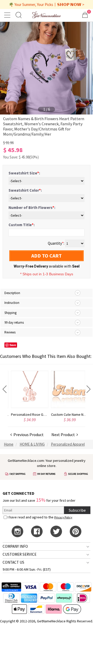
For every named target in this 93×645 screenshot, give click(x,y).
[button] (4, 389)
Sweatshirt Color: (25, 190)
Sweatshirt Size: (24, 173)
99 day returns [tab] (14, 322)
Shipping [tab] (10, 313)
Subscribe (77, 510)
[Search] (18, 15)
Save (13, 345)
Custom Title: (22, 224)
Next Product (63, 434)
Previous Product (28, 434)
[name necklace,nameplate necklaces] (46, 15)
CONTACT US (13, 562)
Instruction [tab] (11, 303)
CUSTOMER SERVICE (19, 554)
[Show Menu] (8, 15)
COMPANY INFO (15, 546)
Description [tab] (12, 293)
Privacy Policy (63, 517)
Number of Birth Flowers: (32, 207)
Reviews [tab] (10, 332)
